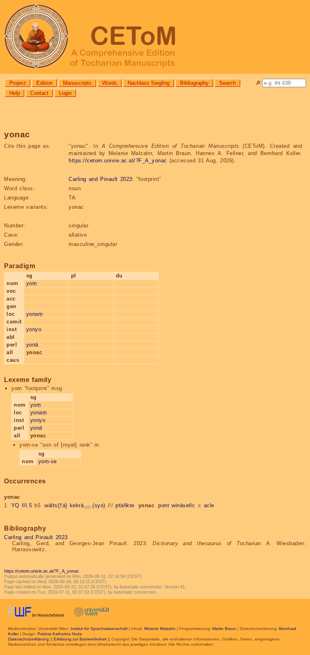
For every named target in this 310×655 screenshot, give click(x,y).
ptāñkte (124, 505)
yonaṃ (34, 314)
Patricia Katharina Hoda (60, 634)
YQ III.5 (21, 505)
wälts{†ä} (55, 505)
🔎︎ (258, 83)
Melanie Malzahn (160, 628)
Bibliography (194, 83)
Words (109, 83)
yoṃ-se (47, 461)
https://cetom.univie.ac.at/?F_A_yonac (118, 160)
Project (17, 83)
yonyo (34, 329)
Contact (39, 93)
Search (227, 83)
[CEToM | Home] (155, 37)
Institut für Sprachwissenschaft (99, 628)
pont (163, 505)
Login (65, 93)
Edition (44, 83)
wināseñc (183, 505)
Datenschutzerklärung (28, 639)
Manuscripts (77, 83)
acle (209, 505)
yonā (32, 345)
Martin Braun (224, 628)
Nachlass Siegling (149, 83)
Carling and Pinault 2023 (100, 179)
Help (14, 93)
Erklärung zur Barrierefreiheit (80, 639)
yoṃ (31, 283)
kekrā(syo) (87, 505)
